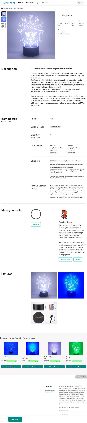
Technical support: (50, 391)
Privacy (77, 407)
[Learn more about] (36, 214)
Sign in (80, 2)
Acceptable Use (63, 410)
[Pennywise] (76, 348)
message (69, 197)
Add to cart (15, 419)
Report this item (81, 377)
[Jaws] (32, 348)
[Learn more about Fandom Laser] (64, 214)
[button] (21, 2)
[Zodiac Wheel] (54, 348)
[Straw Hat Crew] (11, 348)
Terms (72, 407)
